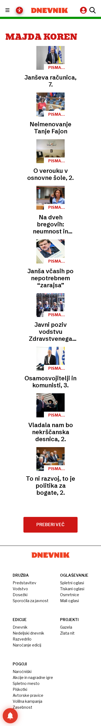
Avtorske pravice (28, 695)
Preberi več (50, 524)
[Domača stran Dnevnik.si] (49, 10)
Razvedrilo (22, 639)
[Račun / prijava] (84, 10)
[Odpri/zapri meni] (12, 10)
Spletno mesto (26, 683)
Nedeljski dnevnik (28, 633)
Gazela (66, 627)
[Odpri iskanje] (92, 10)
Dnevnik (20, 627)
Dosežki (20, 594)
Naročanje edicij (27, 645)
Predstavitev (24, 582)
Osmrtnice (69, 594)
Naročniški (22, 671)
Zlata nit (67, 633)
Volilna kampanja (27, 701)
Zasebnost (22, 707)
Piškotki (20, 689)
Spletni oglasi (72, 582)
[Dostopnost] (19, 10)
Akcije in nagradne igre (33, 677)
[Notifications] (10, 715)
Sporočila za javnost (30, 600)
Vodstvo (20, 588)
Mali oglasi (69, 600)
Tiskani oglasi (72, 588)
